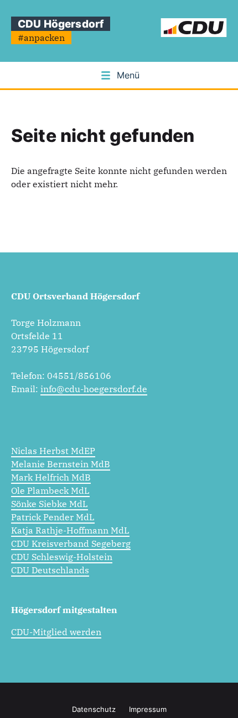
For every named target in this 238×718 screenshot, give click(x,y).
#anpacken (41, 37)
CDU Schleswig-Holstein (61, 556)
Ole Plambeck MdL (50, 490)
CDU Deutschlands (50, 570)
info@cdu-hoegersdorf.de (93, 388)
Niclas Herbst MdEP (53, 450)
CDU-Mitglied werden (56, 631)
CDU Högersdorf (61, 23)
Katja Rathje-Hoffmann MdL (70, 530)
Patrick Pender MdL (53, 516)
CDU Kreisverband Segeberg (71, 543)
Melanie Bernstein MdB (60, 463)
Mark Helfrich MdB (51, 477)
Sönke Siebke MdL (49, 503)
